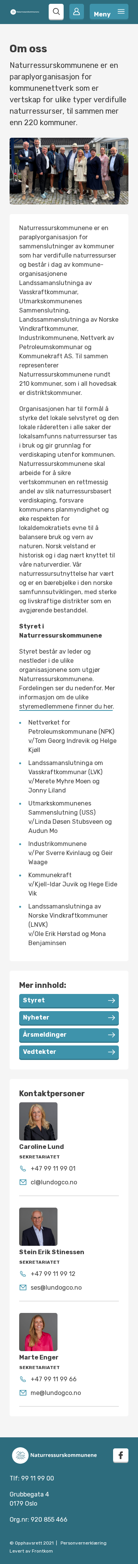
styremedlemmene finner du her (66, 706)
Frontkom (42, 1551)
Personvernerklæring (84, 1543)
